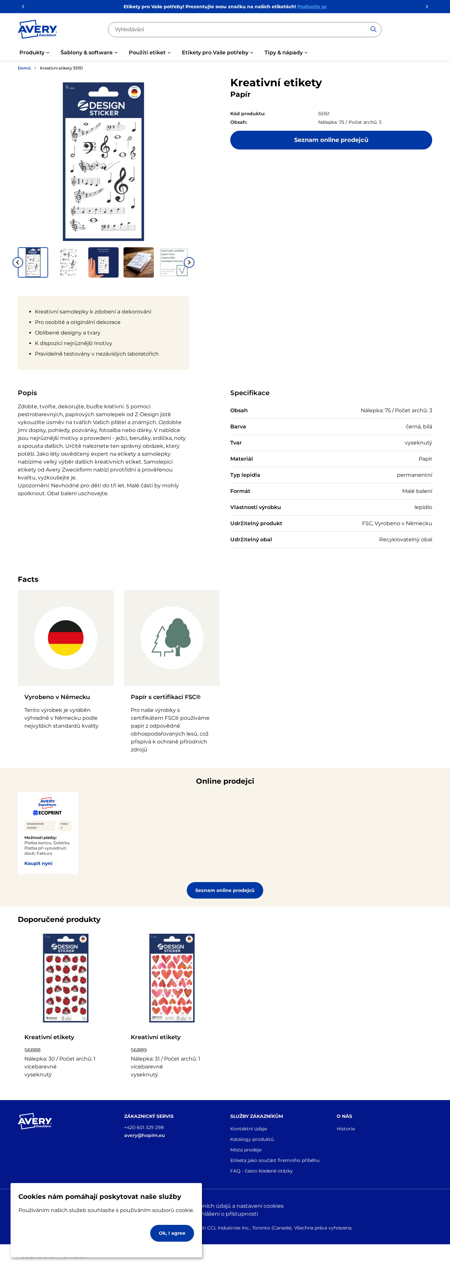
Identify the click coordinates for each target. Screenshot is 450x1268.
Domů (24, 68)
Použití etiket (147, 52)
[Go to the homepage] (37, 30)
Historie (346, 1129)
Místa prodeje (246, 1150)
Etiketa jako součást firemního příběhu (275, 1160)
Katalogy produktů (252, 1139)
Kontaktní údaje (248, 1129)
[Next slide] (189, 262)
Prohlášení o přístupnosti (225, 1214)
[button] (33, 262)
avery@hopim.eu (144, 1135)
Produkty (31, 52)
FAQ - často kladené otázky (261, 1171)
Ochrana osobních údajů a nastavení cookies (225, 1206)
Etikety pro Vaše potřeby (215, 52)
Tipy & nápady (284, 52)
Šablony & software (87, 52)
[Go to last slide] (18, 262)
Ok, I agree (172, 1233)
